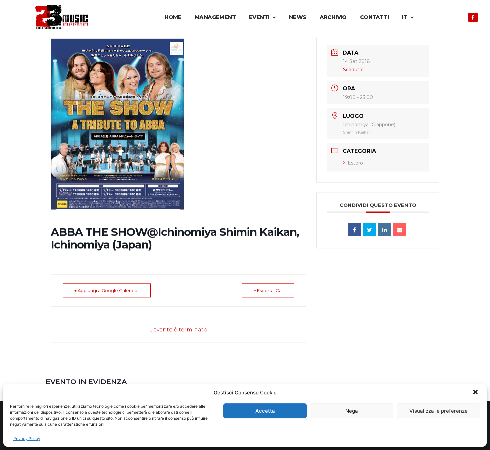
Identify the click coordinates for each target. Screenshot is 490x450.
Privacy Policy (26, 438)
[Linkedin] (384, 229)
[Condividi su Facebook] (354, 229)
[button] (476, 393)
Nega (351, 411)
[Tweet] (369, 229)
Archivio (333, 17)
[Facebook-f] (473, 17)
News (297, 17)
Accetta (265, 411)
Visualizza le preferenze (438, 411)
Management (215, 17)
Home (172, 17)
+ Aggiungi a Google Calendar (106, 290)
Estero (355, 163)
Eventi (259, 17)
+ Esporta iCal (268, 290)
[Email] (399, 229)
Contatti (374, 17)
